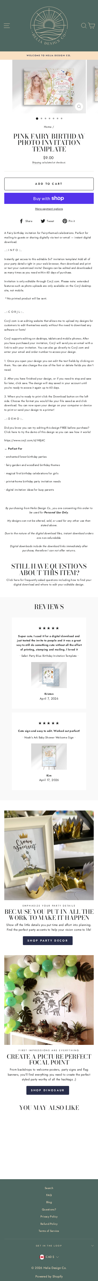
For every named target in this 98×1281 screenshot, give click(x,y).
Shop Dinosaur (48, 1090)
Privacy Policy (49, 1216)
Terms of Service (49, 1231)
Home (48, 127)
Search (49, 1188)
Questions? (49, 1209)
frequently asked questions (41, 580)
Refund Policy (49, 1224)
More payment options (49, 209)
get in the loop (49, 1245)
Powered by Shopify (49, 1276)
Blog (49, 1202)
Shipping (36, 162)
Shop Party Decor (47, 941)
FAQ (49, 1195)
